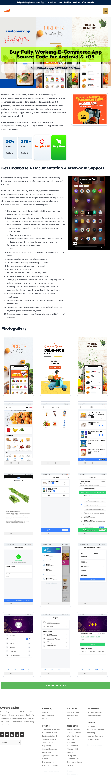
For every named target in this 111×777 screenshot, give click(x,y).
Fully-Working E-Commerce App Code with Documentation (42, 2)
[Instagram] (17, 734)
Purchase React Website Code (81, 2)
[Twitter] (7, 734)
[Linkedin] (12, 734)
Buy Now (59, 146)
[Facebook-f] (2, 734)
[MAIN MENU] (105, 11)
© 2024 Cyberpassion (51, 771)
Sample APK (42, 146)
